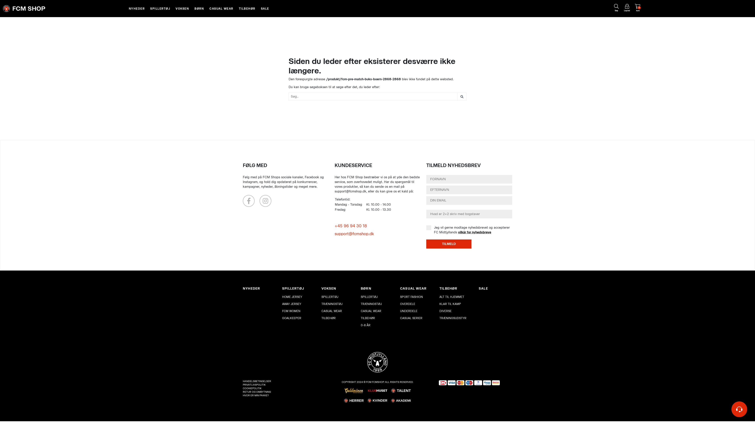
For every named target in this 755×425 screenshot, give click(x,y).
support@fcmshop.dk (354, 233)
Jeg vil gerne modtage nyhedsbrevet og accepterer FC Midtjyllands (472, 230)
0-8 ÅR (365, 325)
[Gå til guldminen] (354, 390)
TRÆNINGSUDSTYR (452, 318)
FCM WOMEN (291, 311)
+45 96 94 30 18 (351, 226)
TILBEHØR (247, 8)
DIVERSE (445, 311)
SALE (265, 8)
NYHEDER (137, 8)
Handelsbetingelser (257, 381)
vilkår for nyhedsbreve (474, 232)
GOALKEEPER (291, 318)
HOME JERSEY (292, 297)
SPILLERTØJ (160, 8)
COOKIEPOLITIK (252, 388)
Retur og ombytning (257, 391)
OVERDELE (407, 304)
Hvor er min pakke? (256, 395)
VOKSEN (182, 8)
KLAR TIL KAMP (450, 304)
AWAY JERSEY (291, 304)
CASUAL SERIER (411, 318)
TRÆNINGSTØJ (332, 304)
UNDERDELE (408, 311)
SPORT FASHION (411, 297)
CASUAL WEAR (221, 8)
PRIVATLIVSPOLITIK (254, 384)
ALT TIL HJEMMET (451, 297)
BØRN (199, 8)
